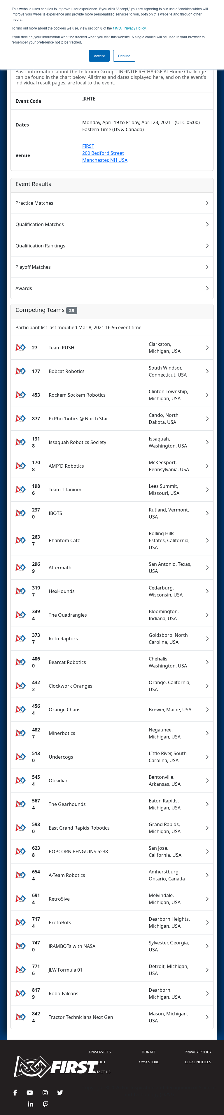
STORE (149, 1061)
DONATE (149, 1052)
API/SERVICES (99, 1052)
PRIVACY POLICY (198, 1052)
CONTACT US (100, 1071)
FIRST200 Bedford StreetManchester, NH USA (104, 153)
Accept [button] (99, 55)
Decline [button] (124, 55)
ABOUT (100, 1061)
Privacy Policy (129, 27)
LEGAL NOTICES (198, 1061)
